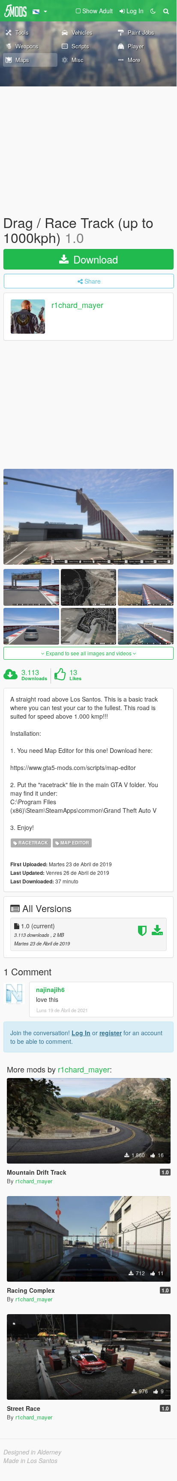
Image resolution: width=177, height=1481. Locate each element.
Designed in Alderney (32, 1452)
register (110, 1032)
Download (94, 259)
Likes (75, 678)
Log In (81, 1032)
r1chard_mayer (77, 305)
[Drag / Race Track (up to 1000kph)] (88, 516)
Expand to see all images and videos (89, 653)
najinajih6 (50, 989)
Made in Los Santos (30, 1460)
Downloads (34, 678)
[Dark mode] (153, 10)
